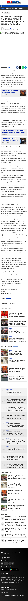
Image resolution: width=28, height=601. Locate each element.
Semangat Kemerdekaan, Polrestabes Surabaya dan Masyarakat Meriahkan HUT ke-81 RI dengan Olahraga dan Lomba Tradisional (17, 340)
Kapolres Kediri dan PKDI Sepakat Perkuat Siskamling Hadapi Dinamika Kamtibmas (10, 140)
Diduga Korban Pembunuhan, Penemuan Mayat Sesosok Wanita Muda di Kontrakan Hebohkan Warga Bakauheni (14, 392)
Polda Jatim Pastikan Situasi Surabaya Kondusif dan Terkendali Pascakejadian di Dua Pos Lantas (17, 323)
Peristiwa (19, 6)
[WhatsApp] (23, 67)
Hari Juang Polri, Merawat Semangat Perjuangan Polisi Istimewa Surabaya (17, 378)
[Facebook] (17, 67)
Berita (6, 6)
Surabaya (4, 303)
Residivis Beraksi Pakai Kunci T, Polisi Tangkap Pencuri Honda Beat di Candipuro (18, 370)
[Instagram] (7, 563)
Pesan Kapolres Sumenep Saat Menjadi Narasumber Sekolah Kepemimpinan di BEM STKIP (13, 131)
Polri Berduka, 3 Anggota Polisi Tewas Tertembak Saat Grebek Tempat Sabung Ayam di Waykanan (15, 457)
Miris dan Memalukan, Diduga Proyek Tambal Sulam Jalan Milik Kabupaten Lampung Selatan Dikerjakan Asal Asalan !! (15, 409)
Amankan (4, 301)
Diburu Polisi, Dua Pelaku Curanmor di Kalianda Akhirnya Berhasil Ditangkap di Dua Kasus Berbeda (18, 331)
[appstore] (5, 570)
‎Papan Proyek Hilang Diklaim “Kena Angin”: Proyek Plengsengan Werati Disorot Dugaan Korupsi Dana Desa (17, 361)
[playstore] (14, 570)
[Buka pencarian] (2, 2)
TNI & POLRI (12, 6)
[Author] (2, 28)
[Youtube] (10, 563)
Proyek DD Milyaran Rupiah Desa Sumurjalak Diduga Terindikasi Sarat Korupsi (15, 449)
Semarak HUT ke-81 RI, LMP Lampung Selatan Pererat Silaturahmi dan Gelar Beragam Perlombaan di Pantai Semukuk (16, 353)
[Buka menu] (25, 2)
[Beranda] (1, 6)
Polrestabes (18, 301)
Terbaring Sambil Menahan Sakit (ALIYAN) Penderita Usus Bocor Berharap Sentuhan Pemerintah (15, 417)
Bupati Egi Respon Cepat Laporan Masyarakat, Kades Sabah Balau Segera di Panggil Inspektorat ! (16, 400)
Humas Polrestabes (11, 289)
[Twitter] (20, 67)
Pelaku (11, 301)
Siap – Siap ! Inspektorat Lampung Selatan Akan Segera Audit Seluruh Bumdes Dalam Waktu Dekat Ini (15, 425)
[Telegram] (25, 67)
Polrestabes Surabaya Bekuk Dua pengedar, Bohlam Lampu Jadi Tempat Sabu (10, 92)
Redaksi (7, 28)
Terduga (12, 303)
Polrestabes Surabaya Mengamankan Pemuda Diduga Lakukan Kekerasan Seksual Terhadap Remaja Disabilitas (17, 315)
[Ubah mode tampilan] (4, 2)
